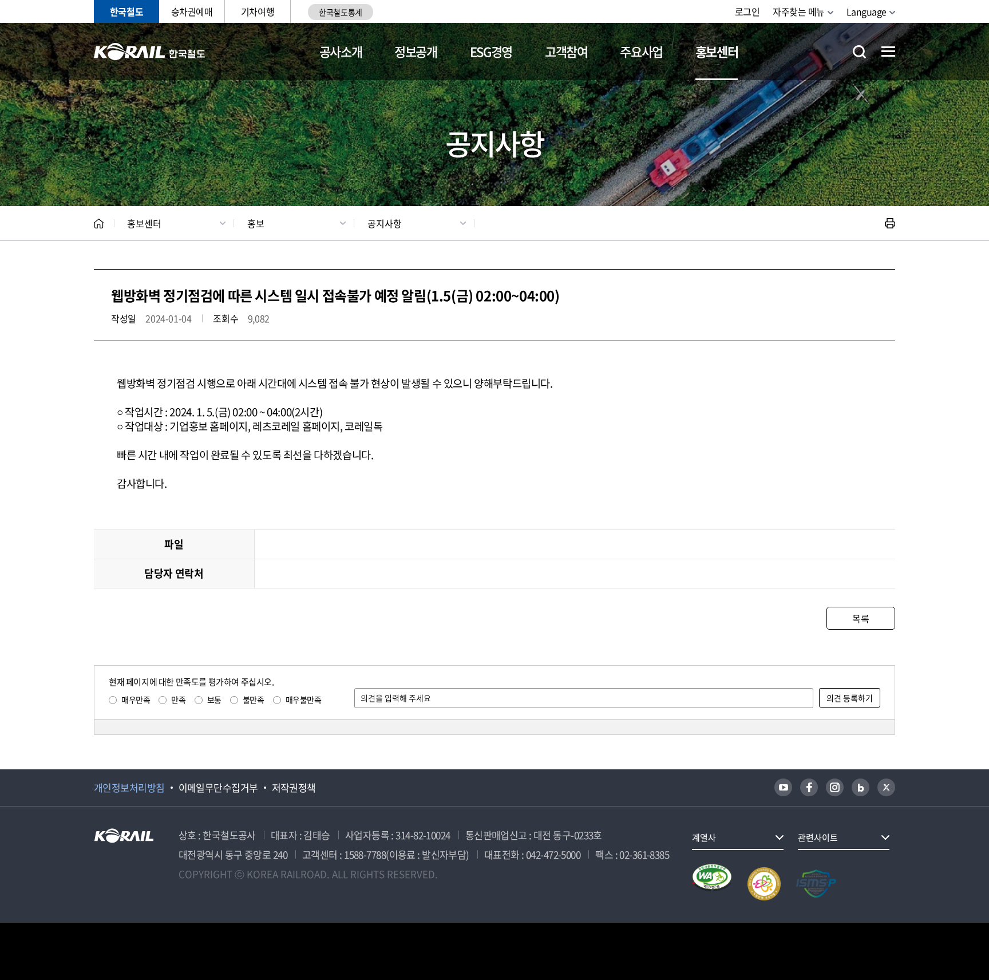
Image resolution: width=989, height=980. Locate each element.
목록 (860, 618)
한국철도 (126, 11)
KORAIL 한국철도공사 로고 (149, 51)
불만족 (253, 699)
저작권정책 (294, 788)
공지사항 (384, 223)
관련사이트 (818, 837)
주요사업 (641, 51)
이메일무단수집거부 (218, 788)
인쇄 (890, 223)
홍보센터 (716, 51)
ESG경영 (491, 51)
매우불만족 (304, 699)
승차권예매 (192, 11)
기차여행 (257, 11)
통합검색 (859, 51)
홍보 (255, 223)
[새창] (783, 787)
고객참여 (566, 51)
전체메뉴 (888, 51)
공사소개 (340, 51)
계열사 (704, 837)
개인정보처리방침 (129, 788)
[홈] (99, 223)
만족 (178, 699)
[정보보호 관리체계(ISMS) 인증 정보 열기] (816, 884)
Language (866, 11)
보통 (214, 699)
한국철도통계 (340, 12)
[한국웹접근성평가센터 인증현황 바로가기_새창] (712, 884)
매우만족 (135, 699)
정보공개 (415, 51)
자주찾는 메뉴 (799, 11)
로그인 (747, 11)
